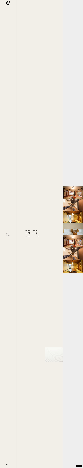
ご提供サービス (8, 235)
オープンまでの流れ (8, 233)
